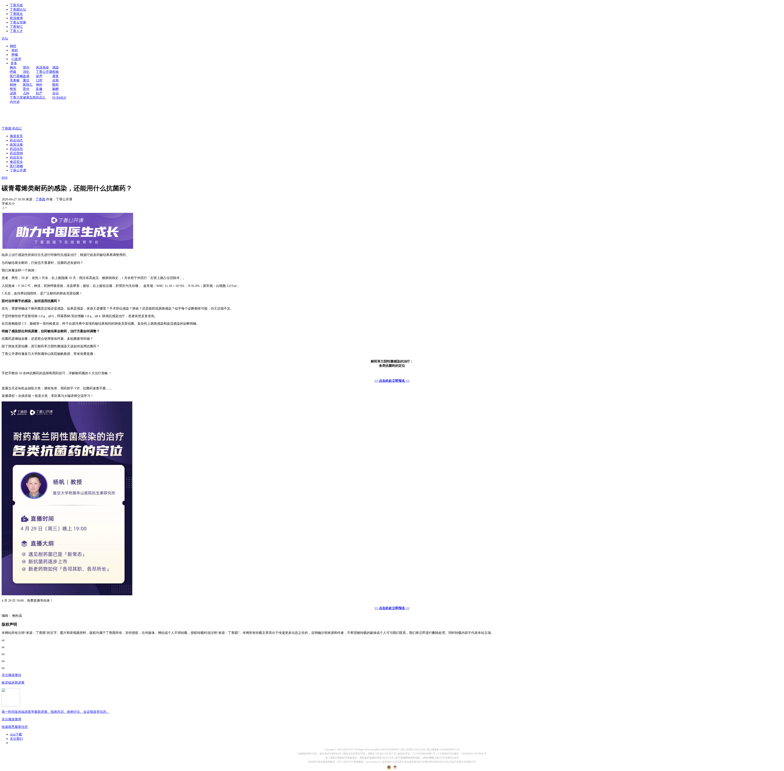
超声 (39, 76)
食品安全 (16, 161)
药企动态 (16, 140)
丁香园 (6, 128)
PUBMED (59, 97)
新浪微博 (16, 18)
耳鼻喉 (15, 80)
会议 (55, 93)
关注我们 (16, 738)
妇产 (39, 93)
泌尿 (13, 93)
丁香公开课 (44, 71)
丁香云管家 (18, 22)
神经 (13, 46)
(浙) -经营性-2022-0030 (413, 749)
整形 (13, 89)
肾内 (26, 67)
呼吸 (13, 71)
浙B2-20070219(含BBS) (386, 749)
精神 (13, 84)
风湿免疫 (42, 67)
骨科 (14, 50)
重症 (26, 80)
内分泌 (15, 101)
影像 (39, 89)
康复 (55, 76)
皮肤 (55, 80)
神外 (39, 84)
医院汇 (28, 84)
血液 (26, 76)
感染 (55, 67)
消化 (26, 71)
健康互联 (29, 97)
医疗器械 (16, 76)
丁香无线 (16, 5)
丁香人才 (16, 31)
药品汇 (41, 97)
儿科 (26, 93)
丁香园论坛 (18, 9)
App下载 (16, 734)
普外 (26, 89)
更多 (14, 63)
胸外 (13, 67)
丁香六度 (16, 97)
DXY (351, 749)
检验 (55, 71)
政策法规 (16, 144)
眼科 (55, 84)
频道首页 (16, 136)
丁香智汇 (16, 26)
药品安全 (16, 157)
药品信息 (16, 149)
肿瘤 (14, 54)
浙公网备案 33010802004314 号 (443, 749)
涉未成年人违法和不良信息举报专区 (401, 761)
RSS (5, 177)
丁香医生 (16, 14)
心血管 (16, 59)
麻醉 (55, 89)
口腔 (39, 80)
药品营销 (16, 153)
